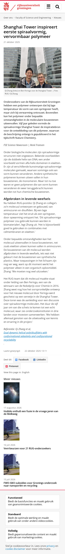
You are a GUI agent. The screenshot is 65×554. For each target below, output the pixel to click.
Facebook (24, 359)
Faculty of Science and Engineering (33, 17)
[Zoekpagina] (57, 6)
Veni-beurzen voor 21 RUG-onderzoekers (27, 448)
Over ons (8, 17)
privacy (51, 545)
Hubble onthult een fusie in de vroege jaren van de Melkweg (31, 412)
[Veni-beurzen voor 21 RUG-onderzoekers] (12, 429)
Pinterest (13, 366)
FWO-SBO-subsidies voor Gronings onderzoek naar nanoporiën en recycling (30, 484)
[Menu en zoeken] (48, 6)
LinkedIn (41, 359)
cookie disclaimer (15, 548)
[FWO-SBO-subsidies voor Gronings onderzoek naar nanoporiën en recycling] (12, 464)
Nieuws (57, 17)
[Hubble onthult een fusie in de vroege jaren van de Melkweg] (12, 392)
